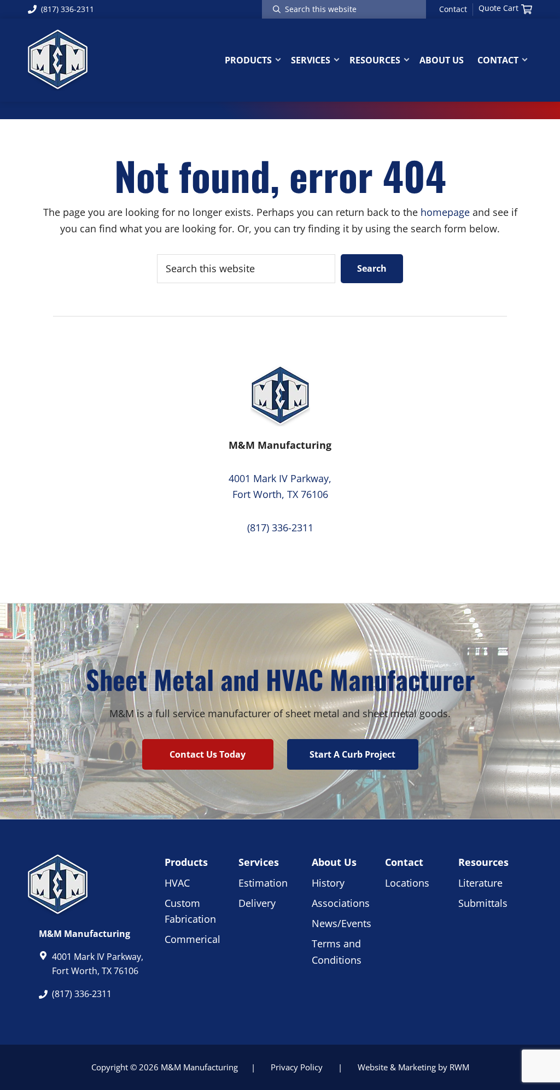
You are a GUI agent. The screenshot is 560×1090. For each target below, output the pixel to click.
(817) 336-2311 (67, 9)
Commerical (192, 939)
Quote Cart (498, 8)
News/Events (341, 923)
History (328, 882)
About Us (334, 862)
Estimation (263, 882)
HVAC (177, 882)
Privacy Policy (297, 1067)
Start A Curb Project (352, 754)
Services (258, 862)
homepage (445, 212)
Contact (453, 9)
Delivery (257, 903)
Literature (480, 882)
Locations (407, 882)
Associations (341, 903)
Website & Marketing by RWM (413, 1067)
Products (186, 862)
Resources (483, 862)
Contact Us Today (208, 754)
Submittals (483, 903)
